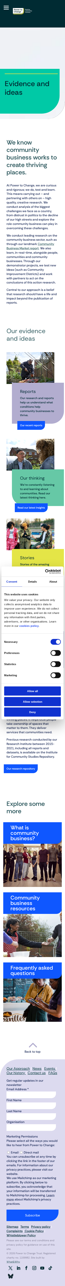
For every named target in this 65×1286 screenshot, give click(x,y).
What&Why (13, 1261)
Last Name (14, 1111)
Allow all (32, 691)
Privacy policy (40, 1227)
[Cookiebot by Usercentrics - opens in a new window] (46, 571)
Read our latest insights (31, 507)
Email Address (17, 1089)
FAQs (52, 1072)
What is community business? (24, 833)
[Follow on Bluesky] (10, 1276)
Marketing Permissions (22, 1136)
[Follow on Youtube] (42, 1268)
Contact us (37, 1072)
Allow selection (32, 701)
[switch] (56, 653)
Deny (32, 712)
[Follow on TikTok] (50, 1268)
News (37, 1068)
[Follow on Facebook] (26, 1268)
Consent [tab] (11, 581)
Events (50, 1068)
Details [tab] (32, 581)
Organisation (15, 1122)
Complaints (14, 1231)
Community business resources (25, 903)
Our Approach (18, 1068)
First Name (14, 1100)
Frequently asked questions (31, 970)
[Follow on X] (10, 1268)
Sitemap (12, 1227)
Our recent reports (31, 425)
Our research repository (20, 768)
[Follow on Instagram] (34, 1268)
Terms (24, 1227)
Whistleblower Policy (21, 1235)
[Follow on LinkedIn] (18, 1268)
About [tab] (53, 581)
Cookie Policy (34, 1231)
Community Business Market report (30, 246)
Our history (16, 1072)
